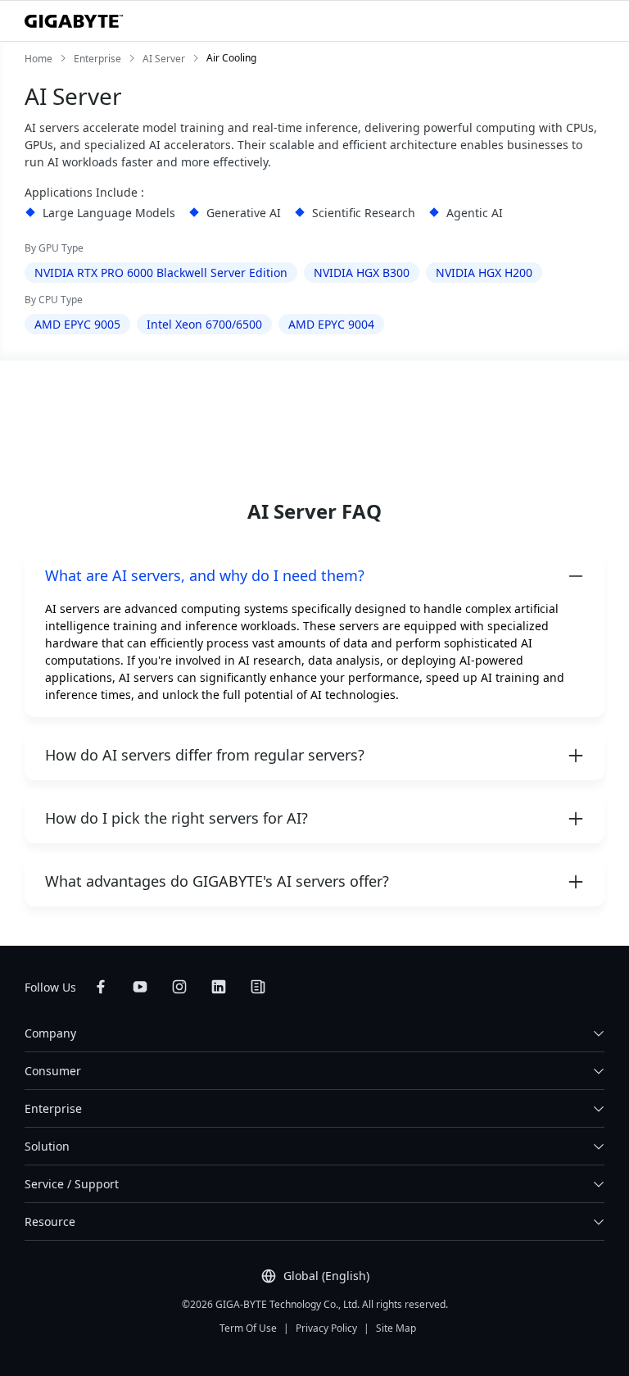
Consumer (53, 1071)
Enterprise (53, 1108)
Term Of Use (248, 1328)
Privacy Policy (326, 1328)
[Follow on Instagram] (179, 986)
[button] (314, 576)
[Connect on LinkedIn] (218, 986)
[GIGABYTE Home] (74, 21)
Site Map (396, 1328)
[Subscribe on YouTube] (140, 986)
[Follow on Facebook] (100, 986)
